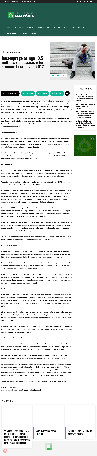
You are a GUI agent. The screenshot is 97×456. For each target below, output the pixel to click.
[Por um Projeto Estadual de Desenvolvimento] (80, 416)
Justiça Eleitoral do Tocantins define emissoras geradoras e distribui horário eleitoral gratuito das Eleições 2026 (85, 114)
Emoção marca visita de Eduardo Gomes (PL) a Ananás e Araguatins (85, 106)
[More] (67, 93)
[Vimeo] (87, 1)
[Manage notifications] (5, 451)
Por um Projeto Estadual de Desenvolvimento (79, 432)
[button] (76, 6)
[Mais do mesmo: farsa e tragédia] (48, 416)
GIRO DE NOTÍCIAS (59, 75)
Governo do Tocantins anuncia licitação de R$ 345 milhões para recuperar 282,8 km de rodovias (85, 98)
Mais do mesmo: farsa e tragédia (46, 432)
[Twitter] (84, 1)
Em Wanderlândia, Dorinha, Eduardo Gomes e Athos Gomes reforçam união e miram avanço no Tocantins (85, 124)
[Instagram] (81, 1)
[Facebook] (77, 1)
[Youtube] (91, 1)
